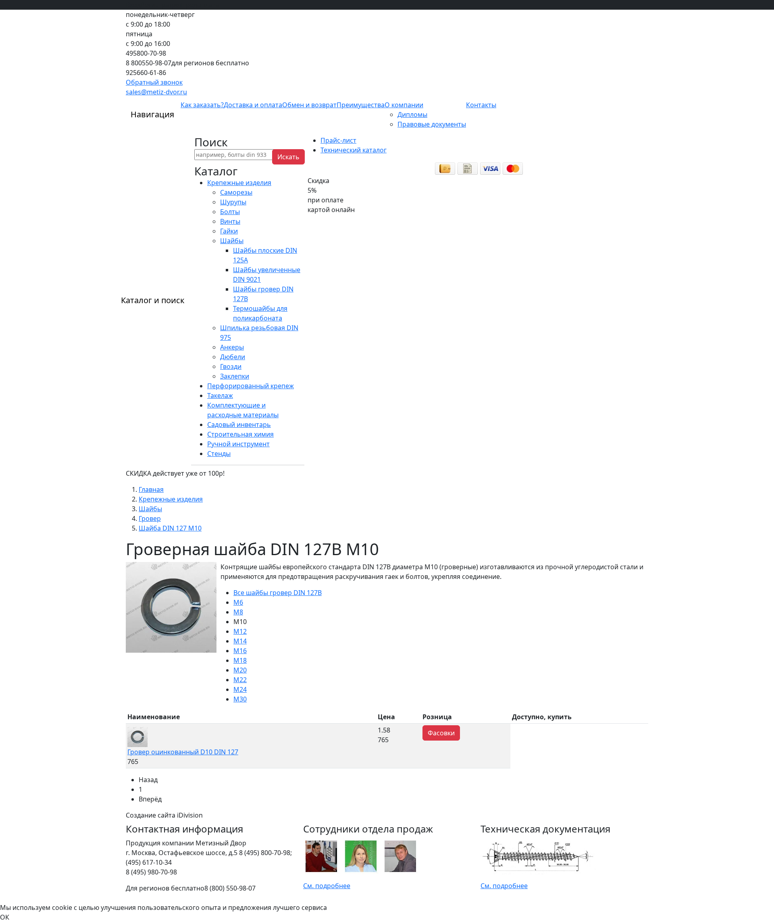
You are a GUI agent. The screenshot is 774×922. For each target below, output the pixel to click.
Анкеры (232, 347)
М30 (240, 699)
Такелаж (220, 395)
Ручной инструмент (238, 443)
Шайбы (231, 240)
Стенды (219, 453)
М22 (240, 679)
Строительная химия (240, 434)
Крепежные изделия (239, 182)
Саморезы (236, 192)
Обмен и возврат (309, 104)
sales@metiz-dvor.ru (156, 91)
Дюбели (232, 356)
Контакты (481, 104)
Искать (288, 156)
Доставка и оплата (253, 104)
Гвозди (230, 366)
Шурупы (233, 202)
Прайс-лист (338, 140)
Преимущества (361, 104)
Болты (230, 211)
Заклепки (234, 376)
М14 (240, 641)
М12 (240, 631)
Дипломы (412, 114)
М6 (238, 602)
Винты (230, 221)
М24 (240, 689)
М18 (240, 660)
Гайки (229, 231)
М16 (240, 650)
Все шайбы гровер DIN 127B (277, 592)
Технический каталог (353, 150)
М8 (238, 612)
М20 (240, 670)
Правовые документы (431, 124)
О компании (404, 104)
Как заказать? (202, 104)
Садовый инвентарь (239, 424)
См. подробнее (326, 885)
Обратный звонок (154, 82)
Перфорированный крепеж (250, 385)
